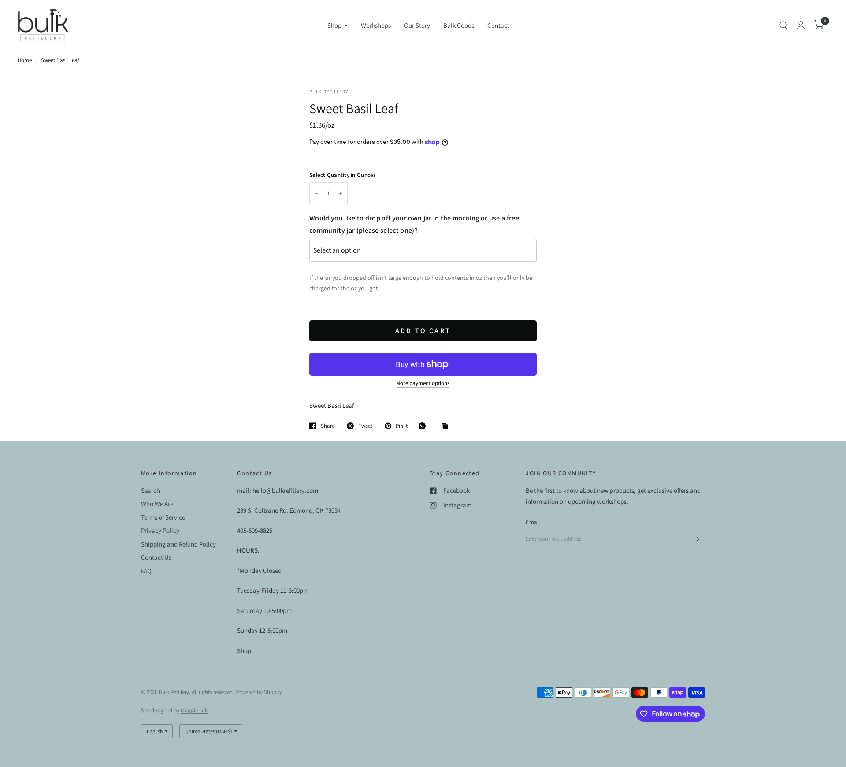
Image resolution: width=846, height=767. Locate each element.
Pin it (402, 425)
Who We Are (157, 503)
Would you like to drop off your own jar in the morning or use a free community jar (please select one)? (414, 224)
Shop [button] (244, 650)
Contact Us (156, 557)
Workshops (376, 25)
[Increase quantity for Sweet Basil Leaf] (340, 194)
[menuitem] (337, 25)
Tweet (365, 425)
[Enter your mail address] (696, 539)
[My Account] (800, 25)
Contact (498, 25)
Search (150, 490)
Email (533, 522)
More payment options (422, 383)
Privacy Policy (160, 530)
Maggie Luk (194, 710)
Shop (334, 25)
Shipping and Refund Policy (178, 544)
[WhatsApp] (424, 425)
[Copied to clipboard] (447, 426)
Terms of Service (163, 517)
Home (25, 60)
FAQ (146, 571)
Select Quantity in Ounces (342, 175)
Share (327, 425)
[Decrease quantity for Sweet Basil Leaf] (316, 194)
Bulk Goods (458, 25)
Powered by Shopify (258, 692)
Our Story (417, 25)
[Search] (783, 25)
